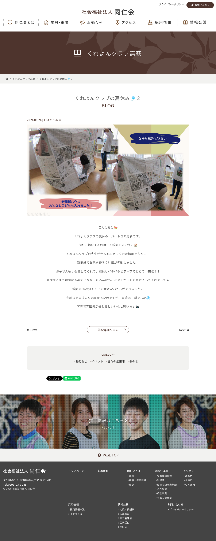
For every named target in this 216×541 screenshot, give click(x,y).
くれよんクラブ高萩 (23, 79)
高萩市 (189, 476)
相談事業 (162, 493)
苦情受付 (125, 522)
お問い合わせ (202, 5)
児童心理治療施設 (167, 484)
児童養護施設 (164, 476)
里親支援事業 (164, 497)
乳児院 (161, 480)
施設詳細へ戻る (108, 330)
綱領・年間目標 (137, 480)
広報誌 (123, 527)
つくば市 (190, 484)
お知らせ (81, 361)
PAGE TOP (111, 454)
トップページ (76, 471)
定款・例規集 (127, 509)
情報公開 (123, 504)
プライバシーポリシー (171, 4)
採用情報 (73, 504)
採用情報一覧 (77, 509)
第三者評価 (126, 518)
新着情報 (103, 471)
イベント (97, 361)
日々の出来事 (116, 361)
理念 (131, 476)
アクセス (188, 471)
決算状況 (125, 513)
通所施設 (162, 488)
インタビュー (77, 513)
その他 (133, 361)
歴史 (131, 484)
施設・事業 (162, 471)
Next (182, 330)
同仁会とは (133, 471)
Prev (33, 330)
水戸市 (189, 480)
